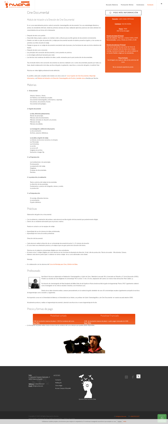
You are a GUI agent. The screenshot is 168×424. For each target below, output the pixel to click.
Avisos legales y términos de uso (38, 418)
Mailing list (58, 383)
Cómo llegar (58, 385)
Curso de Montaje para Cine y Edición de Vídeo (63, 264)
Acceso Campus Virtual (62, 388)
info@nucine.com (38, 386)
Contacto (58, 380)
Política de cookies (69, 418)
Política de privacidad (55, 418)
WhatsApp (162, 418)
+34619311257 (134, 416)
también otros (81, 78)
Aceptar (120, 421)
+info (124, 421)
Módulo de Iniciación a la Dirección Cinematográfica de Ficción (56, 78)
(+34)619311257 (39, 384)
